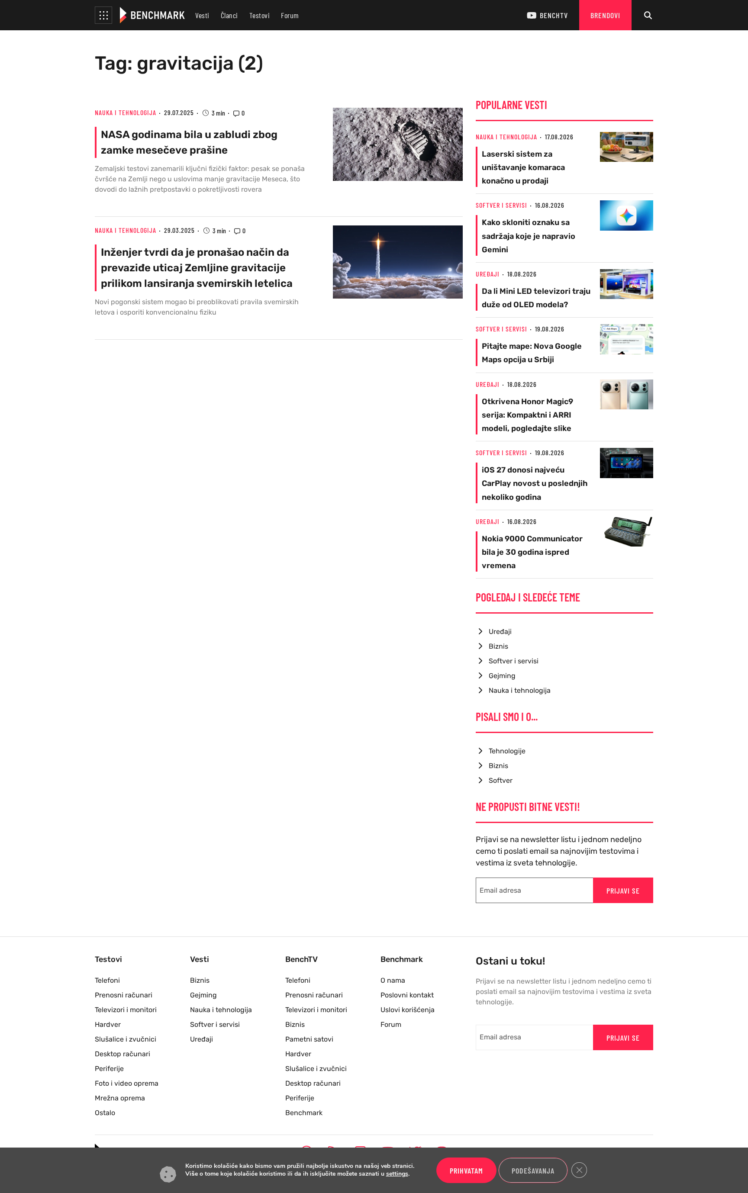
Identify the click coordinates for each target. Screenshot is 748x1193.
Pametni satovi (309, 1039)
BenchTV (554, 15)
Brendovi (605, 15)
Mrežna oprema (120, 1098)
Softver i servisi (501, 205)
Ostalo (105, 1113)
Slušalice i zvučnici (125, 1039)
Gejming (502, 676)
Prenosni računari (123, 995)
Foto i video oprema (126, 1083)
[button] (103, 15)
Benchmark (303, 1113)
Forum (290, 15)
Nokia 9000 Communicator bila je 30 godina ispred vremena (532, 552)
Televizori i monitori (126, 1010)
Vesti (202, 15)
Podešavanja (533, 1170)
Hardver (108, 1024)
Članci (229, 15)
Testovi (259, 15)
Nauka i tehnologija (125, 112)
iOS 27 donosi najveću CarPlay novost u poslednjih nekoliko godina (535, 483)
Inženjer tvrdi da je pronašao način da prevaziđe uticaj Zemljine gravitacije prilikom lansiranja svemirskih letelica (197, 267)
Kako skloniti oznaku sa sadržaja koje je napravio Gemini (528, 236)
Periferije (109, 1068)
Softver (501, 780)
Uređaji (488, 274)
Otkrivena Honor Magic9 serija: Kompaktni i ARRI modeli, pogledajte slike (527, 415)
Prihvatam (466, 1170)
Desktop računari (122, 1054)
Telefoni (107, 980)
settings (397, 1174)
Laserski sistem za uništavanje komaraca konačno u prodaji (523, 167)
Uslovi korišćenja (407, 1010)
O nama (392, 980)
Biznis (498, 646)
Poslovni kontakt (407, 995)
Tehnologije (507, 751)
